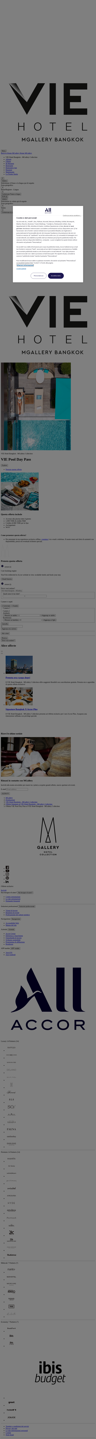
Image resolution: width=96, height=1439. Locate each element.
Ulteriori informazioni (25, 265)
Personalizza (38, 276)
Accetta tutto (56, 276)
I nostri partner (21, 269)
